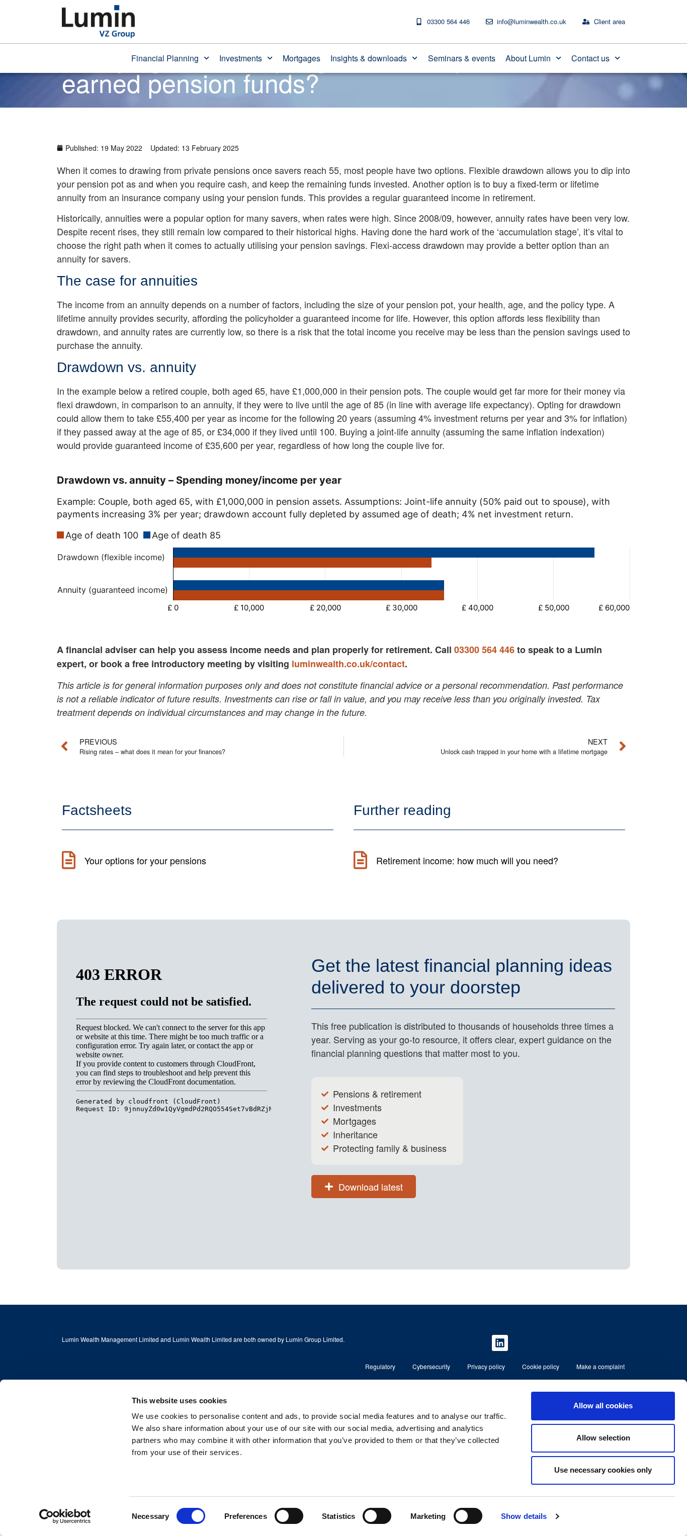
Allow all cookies (603, 1405)
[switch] (289, 1516)
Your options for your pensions (145, 860)
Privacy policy (486, 1366)
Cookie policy (540, 1366)
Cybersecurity (431, 1366)
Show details (524, 1516)
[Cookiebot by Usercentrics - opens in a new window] (65, 1516)
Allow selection (603, 1437)
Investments (240, 58)
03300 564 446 (484, 649)
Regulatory (380, 1366)
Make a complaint (600, 1366)
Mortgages (301, 58)
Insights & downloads (368, 58)
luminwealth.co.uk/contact (348, 663)
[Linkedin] (500, 1343)
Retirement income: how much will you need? (467, 860)
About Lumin (528, 58)
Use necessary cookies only (603, 1470)
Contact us (590, 58)
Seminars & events (461, 58)
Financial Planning (165, 58)
